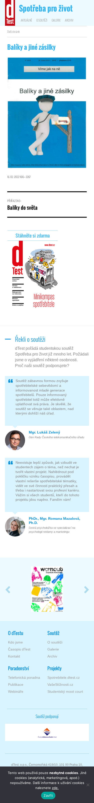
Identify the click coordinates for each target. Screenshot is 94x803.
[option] (47, 589)
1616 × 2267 (25, 176)
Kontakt (14, 656)
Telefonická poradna (24, 678)
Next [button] (86, 589)
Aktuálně (26, 20)
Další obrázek (13, 31)
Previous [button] (7, 589)
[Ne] (87, 784)
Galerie (56, 20)
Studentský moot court (65, 692)
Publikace (15, 684)
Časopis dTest (19, 649)
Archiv (69, 20)
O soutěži (41, 20)
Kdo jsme (15, 642)
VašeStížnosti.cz (60, 684)
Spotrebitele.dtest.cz (63, 678)
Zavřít (48, 796)
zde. (55, 788)
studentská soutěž (46, 9)
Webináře (15, 692)
